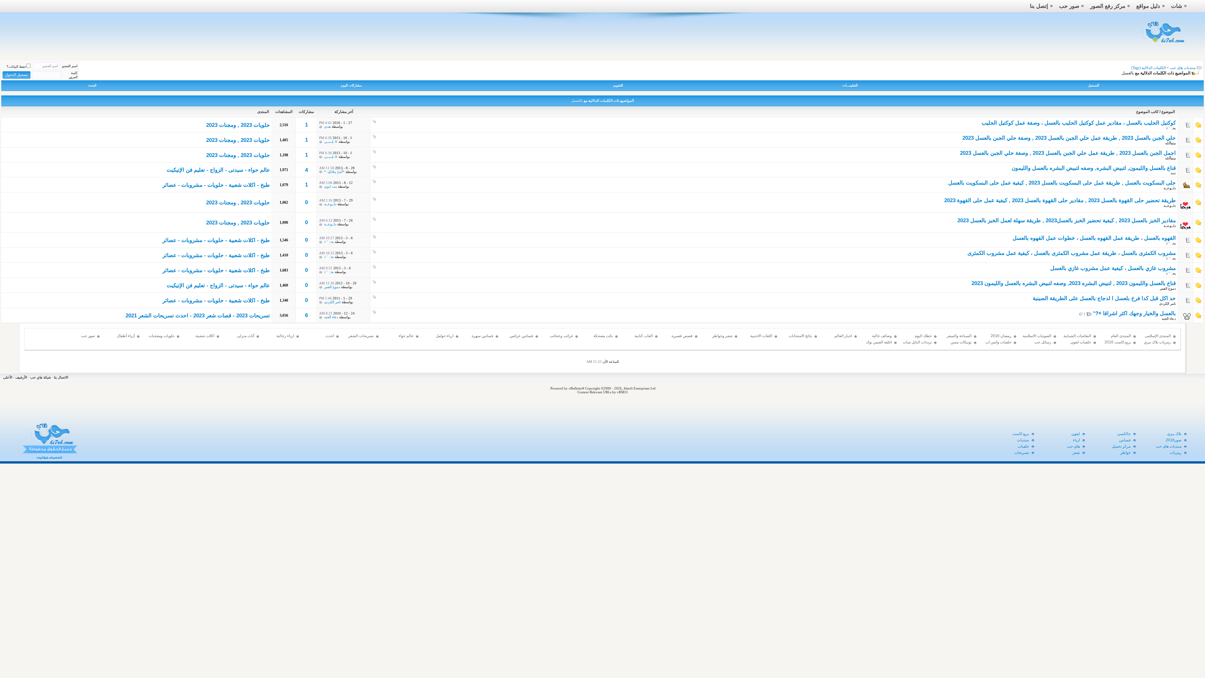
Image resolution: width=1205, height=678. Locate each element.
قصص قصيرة (682, 336)
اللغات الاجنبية (761, 336)
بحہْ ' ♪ (1171, 128)
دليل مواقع (1148, 6)
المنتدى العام (1121, 336)
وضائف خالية (882, 336)
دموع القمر (1168, 288)
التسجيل (1093, 85)
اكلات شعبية (204, 336)
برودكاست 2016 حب (1118, 345)
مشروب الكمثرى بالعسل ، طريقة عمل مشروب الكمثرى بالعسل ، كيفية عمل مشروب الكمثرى (1071, 253)
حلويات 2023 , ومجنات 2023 (238, 125)
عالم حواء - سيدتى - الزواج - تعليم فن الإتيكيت (218, 170)
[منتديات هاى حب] (1164, 44)
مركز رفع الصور (1107, 6)
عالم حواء (406, 336)
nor (1173, 173)
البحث (92, 85)
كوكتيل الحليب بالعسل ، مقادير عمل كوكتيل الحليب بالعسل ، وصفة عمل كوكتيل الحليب (1079, 123)
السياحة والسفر (959, 336)
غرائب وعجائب (561, 336)
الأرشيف (21, 377)
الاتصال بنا (61, 377)
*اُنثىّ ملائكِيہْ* (334, 172)
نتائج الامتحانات (800, 336)
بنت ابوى (330, 186)
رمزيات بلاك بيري (1157, 342)
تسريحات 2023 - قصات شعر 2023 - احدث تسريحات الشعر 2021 (198, 316)
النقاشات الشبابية (1077, 336)
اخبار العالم (843, 336)
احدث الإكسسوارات (323, 339)
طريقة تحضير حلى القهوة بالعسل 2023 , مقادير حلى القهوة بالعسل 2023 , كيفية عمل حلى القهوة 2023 (1060, 200)
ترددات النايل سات (917, 342)
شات (1176, 6)
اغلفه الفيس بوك (879, 342)
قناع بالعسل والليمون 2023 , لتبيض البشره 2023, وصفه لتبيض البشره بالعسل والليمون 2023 (1074, 283)
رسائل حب (1042, 342)
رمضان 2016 (1001, 336)
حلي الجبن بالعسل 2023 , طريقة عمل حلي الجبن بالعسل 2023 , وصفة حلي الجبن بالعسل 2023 (1069, 138)
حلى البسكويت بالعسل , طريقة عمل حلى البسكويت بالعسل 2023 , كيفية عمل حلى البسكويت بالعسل (1062, 183)
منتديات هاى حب (1183, 68)
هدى (327, 126)
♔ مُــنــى (331, 141)
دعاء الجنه (1169, 318)
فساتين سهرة (482, 336)
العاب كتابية (644, 336)
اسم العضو (70, 66)
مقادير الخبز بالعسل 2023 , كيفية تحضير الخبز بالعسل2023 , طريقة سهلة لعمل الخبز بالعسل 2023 (1066, 220)
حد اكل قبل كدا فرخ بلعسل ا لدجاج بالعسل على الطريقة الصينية (1104, 298)
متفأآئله (1170, 143)
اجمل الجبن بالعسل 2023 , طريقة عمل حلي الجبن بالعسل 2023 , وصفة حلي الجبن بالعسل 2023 (1068, 153)
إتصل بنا (1039, 6)
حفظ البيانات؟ (16, 66)
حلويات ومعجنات (161, 336)
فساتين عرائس (521, 336)
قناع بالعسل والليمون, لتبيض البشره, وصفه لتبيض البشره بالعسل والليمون (1094, 168)
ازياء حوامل (444, 336)
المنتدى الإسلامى (1158, 336)
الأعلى (7, 377)
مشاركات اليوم (351, 85)
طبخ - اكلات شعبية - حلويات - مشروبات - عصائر (216, 185)
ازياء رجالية (285, 336)
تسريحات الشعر (361, 336)
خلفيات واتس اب (998, 342)
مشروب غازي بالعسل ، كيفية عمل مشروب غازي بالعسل (1113, 268)
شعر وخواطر (722, 336)
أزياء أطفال (126, 336)
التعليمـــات (850, 85)
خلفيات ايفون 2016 (1080, 345)
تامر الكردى (1167, 303)
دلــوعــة (1170, 188)
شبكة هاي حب (40, 377)
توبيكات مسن (961, 342)
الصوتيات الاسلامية (1037, 336)
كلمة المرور (73, 75)
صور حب (1069, 6)
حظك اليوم (923, 336)
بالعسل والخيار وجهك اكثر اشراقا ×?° (1134, 313)
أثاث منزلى (245, 336)
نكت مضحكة (603, 336)
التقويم (618, 85)
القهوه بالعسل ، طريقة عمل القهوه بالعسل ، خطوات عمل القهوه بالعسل (1094, 238)
